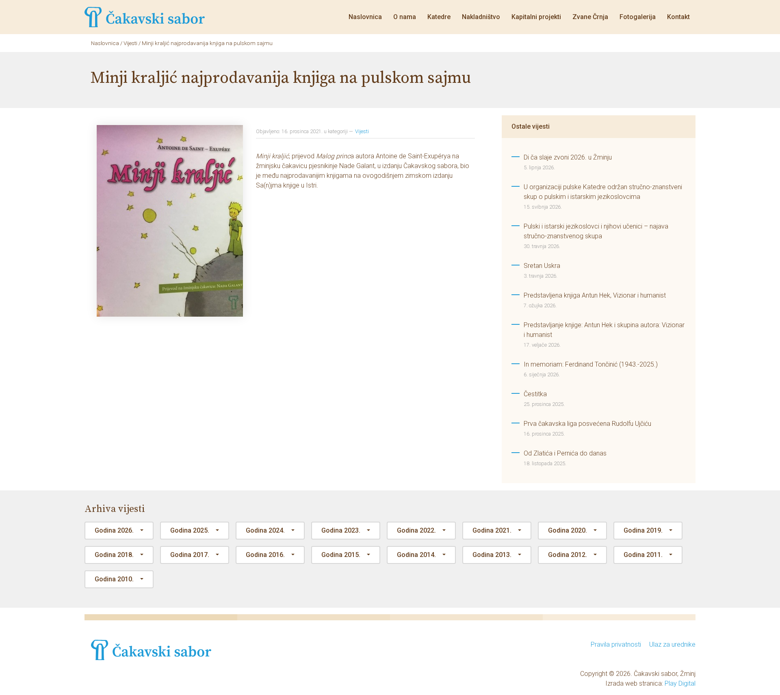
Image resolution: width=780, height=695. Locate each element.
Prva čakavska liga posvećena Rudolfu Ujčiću (587, 423)
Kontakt (678, 17)
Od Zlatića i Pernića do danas (565, 453)
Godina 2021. (491, 530)
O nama (404, 17)
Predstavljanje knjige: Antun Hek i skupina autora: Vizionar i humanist (604, 330)
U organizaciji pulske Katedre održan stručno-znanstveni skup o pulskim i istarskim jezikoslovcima (603, 192)
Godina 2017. (189, 555)
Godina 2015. (340, 555)
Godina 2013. (491, 555)
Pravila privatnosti (616, 644)
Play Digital (680, 683)
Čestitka (535, 394)
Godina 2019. (643, 530)
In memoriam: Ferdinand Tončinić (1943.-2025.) (591, 364)
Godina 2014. (416, 555)
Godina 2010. (114, 579)
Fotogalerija (638, 17)
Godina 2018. (114, 555)
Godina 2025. (189, 530)
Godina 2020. (567, 530)
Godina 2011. (643, 555)
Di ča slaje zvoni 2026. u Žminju (568, 157)
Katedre (439, 17)
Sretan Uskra (542, 266)
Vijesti (362, 131)
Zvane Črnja (590, 17)
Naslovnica (365, 17)
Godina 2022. (416, 530)
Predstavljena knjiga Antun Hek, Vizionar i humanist (595, 295)
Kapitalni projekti (536, 17)
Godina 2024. (265, 530)
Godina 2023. (340, 530)
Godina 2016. (265, 555)
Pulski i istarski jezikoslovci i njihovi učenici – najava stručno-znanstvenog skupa (596, 231)
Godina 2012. (567, 555)
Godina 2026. (114, 530)
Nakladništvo (481, 17)
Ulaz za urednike (672, 644)
